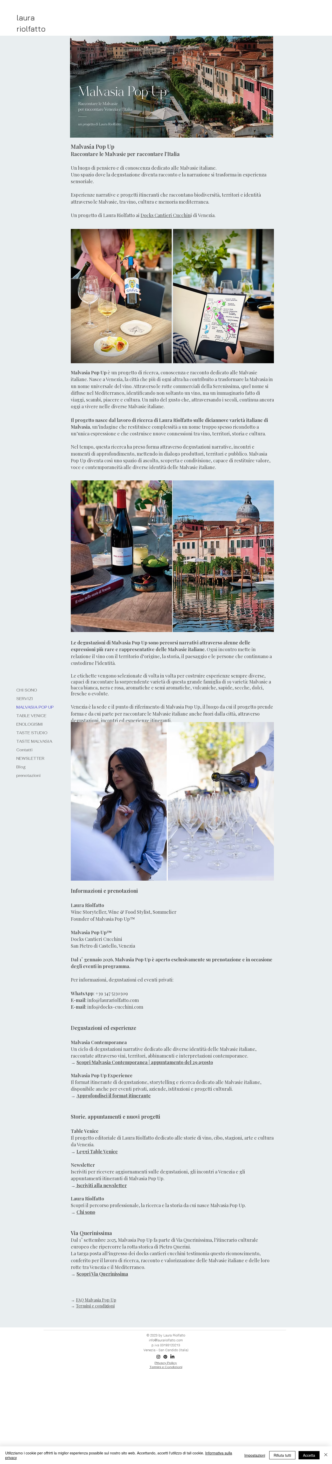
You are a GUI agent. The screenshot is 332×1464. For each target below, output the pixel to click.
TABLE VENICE (31, 715)
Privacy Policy (166, 1363)
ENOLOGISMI (29, 724)
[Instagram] (158, 1356)
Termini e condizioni (95, 1306)
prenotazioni (28, 775)
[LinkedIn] (172, 1356)
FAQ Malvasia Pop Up (96, 1300)
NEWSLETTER (30, 758)
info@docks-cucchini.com (115, 1007)
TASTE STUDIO (31, 732)
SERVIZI (24, 698)
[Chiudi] (326, 1455)
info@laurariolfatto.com (113, 1000)
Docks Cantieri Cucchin (166, 215)
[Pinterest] (165, 1356)
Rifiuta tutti (282, 1455)
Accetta (309, 1455)
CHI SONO (26, 690)
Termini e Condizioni (165, 1367)
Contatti (24, 749)
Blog (21, 766)
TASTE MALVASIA (34, 741)
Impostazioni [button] (254, 1455)
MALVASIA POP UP (35, 707)
